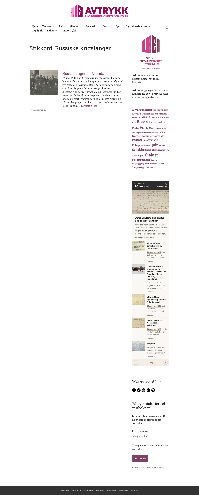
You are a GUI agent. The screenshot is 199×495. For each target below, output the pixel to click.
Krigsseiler (139, 133)
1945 (144, 114)
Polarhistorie (150, 139)
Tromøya (148, 167)
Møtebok (147, 132)
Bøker (50, 30)
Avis (134, 122)
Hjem (35, 26)
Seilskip (138, 149)
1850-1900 (88, 490)
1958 (152, 114)
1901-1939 (100, 490)
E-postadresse (140, 431)
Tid (61, 26)
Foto (144, 127)
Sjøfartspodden (141, 159)
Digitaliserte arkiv (136, 26)
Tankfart (161, 164)
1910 (158, 110)
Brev (141, 121)
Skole (148, 163)
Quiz (105, 26)
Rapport (162, 145)
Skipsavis (154, 160)
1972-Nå (134, 490)
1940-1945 (111, 490)
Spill (118, 26)
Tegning (138, 167)
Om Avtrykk (69, 30)
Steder (74, 26)
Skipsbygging (138, 163)
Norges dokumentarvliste (148, 136)
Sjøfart (151, 155)
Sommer (154, 164)
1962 (156, 114)
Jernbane (159, 128)
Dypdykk (37, 30)
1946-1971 (123, 490)
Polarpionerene (141, 145)
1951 (148, 114)
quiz (154, 144)
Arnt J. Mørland (162, 117)
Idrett (152, 128)
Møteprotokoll (159, 132)
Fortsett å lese (89, 105)
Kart (133, 133)
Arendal (163, 113)
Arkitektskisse (147, 117)
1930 (166, 110)
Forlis (135, 128)
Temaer (46, 26)
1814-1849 (76, 490)
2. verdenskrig (142, 109)
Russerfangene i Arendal (83, 73)
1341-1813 (65, 490)
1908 (154, 110)
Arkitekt (135, 117)
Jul (165, 128)
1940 (134, 113)
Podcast (90, 26)
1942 (139, 113)
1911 (162, 110)
